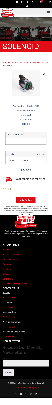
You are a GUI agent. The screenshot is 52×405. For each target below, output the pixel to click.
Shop (26, 62)
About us (7, 269)
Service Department (11, 254)
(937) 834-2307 (9, 317)
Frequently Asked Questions (15, 284)
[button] (27, 6)
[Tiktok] (27, 2)
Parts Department (10, 259)
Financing (7, 264)
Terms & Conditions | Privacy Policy (26, 387)
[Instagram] (22, 2)
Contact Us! (8, 279)
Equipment (7, 249)
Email (6, 358)
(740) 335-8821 (10, 336)
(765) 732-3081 (9, 327)
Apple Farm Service (12, 62)
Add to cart (26, 200)
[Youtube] (17, 2)
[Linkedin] (32, 2)
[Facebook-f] (12, 2)
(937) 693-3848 (9, 297)
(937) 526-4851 (9, 307)
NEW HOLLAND (39, 62)
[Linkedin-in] (36, 394)
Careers (6, 274)
